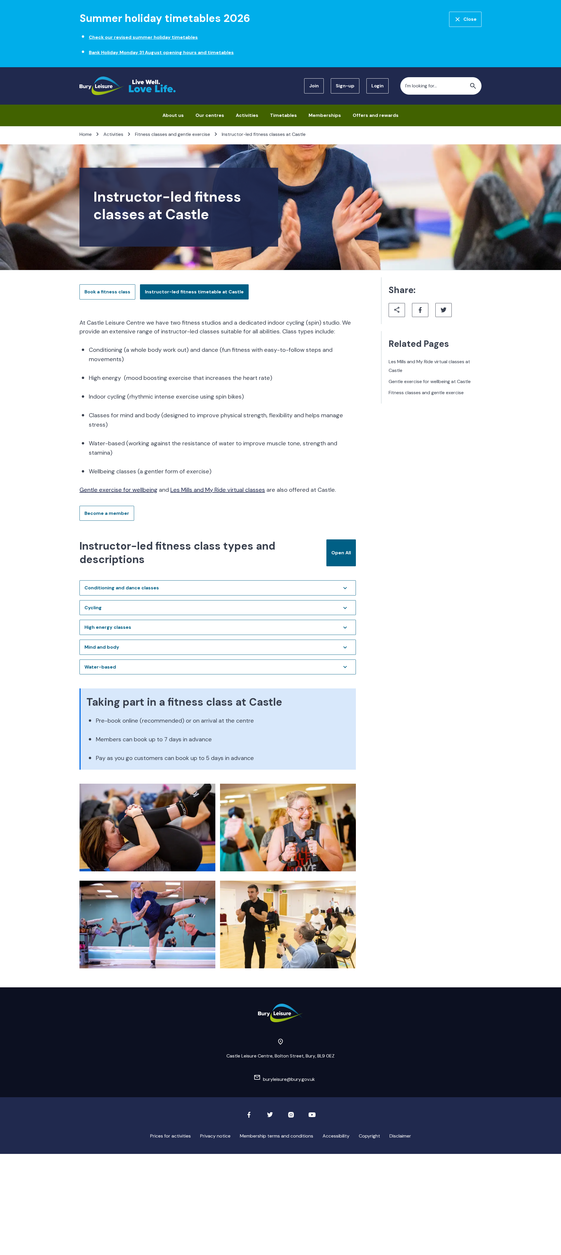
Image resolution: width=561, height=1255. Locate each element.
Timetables (283, 115)
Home (85, 134)
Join (314, 86)
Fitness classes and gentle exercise (172, 134)
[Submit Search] (473, 85)
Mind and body (101, 647)
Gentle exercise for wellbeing (118, 490)
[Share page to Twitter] (443, 310)
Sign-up (345, 86)
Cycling (93, 608)
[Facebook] (248, 1117)
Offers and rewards (376, 115)
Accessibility (336, 1136)
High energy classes (107, 627)
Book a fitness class (107, 292)
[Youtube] (312, 1117)
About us (173, 115)
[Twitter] (269, 1117)
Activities (247, 115)
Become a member (106, 513)
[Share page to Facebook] (420, 310)
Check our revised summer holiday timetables (143, 37)
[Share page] (397, 310)
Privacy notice (215, 1136)
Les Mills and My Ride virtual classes (217, 490)
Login (377, 86)
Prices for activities (170, 1136)
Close (470, 19)
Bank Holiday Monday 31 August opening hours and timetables (161, 52)
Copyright (369, 1136)
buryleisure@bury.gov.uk (289, 1079)
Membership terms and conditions (276, 1136)
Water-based (100, 667)
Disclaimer (400, 1136)
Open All (341, 553)
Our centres (209, 115)
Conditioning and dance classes (121, 588)
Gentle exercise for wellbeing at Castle (430, 381)
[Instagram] (291, 1117)
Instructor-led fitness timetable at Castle (194, 292)
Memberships (325, 115)
